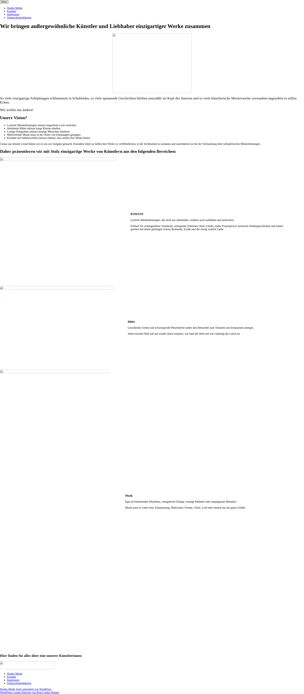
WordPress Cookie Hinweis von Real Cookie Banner (29, 692)
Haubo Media (14, 8)
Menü (4, 2)
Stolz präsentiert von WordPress (33, 689)
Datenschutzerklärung (19, 17)
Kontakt (11, 11)
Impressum (13, 14)
